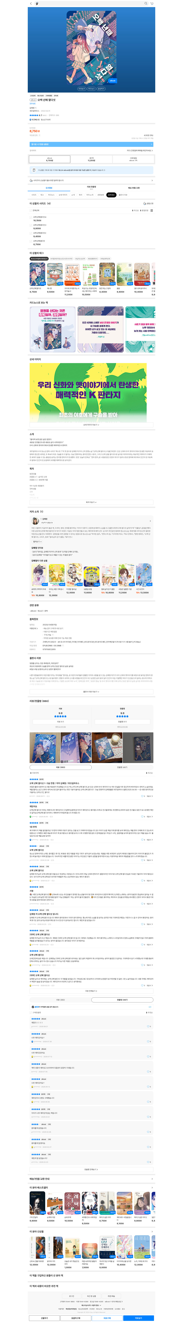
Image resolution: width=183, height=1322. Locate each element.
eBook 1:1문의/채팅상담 (113, 1302)
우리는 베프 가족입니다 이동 (56, 580)
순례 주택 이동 (72, 1208)
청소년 (45, 119)
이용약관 (61, 1309)
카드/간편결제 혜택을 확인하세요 (139, 150)
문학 (46, 611)
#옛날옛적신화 (105, 259)
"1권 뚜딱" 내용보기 (91, 831)
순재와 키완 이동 (55, 1208)
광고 (123, 1309)
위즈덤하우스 (34, 111)
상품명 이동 (37, 279)
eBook (33, 611)
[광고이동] (146, 3)
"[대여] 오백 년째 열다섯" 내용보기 (91, 937)
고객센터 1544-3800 (67, 1302)
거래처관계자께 (108, 1309)
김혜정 (32, 108)
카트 (152, 3)
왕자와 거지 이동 (55, 1253)
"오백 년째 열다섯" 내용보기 (91, 853)
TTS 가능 (48, 635)
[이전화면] (31, 3)
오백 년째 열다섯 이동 (94, 243)
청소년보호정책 (83, 1309)
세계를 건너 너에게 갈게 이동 (89, 1208)
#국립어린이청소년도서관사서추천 (61, 259)
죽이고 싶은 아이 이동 (107, 1208)
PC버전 (92, 1309)
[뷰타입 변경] (152, 210)
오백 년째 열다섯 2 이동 (94, 235)
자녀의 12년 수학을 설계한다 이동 (107, 1252)
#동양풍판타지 (92, 259)
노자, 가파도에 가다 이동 (142, 1252)
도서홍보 (117, 1309)
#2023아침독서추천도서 (39, 259)
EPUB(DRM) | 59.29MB (52, 645)
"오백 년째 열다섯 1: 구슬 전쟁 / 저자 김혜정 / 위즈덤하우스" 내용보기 (91, 787)
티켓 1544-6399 (82, 1302)
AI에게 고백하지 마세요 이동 (39, 580)
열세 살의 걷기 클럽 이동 (109, 580)
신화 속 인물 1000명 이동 (37, 1253)
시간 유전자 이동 (144, 580)
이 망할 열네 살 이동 (74, 580)
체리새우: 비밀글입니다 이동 (124, 1208)
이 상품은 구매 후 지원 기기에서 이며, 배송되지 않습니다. (71, 170)
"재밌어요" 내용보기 (91, 809)
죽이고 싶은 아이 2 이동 (142, 1208)
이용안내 (33, 628)
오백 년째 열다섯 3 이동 (94, 227)
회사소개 (99, 1309)
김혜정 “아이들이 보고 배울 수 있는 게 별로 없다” (52, 555)
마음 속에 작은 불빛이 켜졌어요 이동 (89, 1256)
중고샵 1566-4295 (96, 1302)
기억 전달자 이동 (37, 1208)
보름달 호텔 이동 (91, 582)
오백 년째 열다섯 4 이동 (94, 219)
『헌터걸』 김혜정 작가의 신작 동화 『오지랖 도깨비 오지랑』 (55, 552)
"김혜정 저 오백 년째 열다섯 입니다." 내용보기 (91, 917)
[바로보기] (45, 747)
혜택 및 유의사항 (60, 727)
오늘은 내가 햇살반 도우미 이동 (72, 1253)
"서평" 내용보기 (91, 895)
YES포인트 (34, 135)
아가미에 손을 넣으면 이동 (124, 1252)
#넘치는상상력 (80, 259)
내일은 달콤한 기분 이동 (126, 580)
